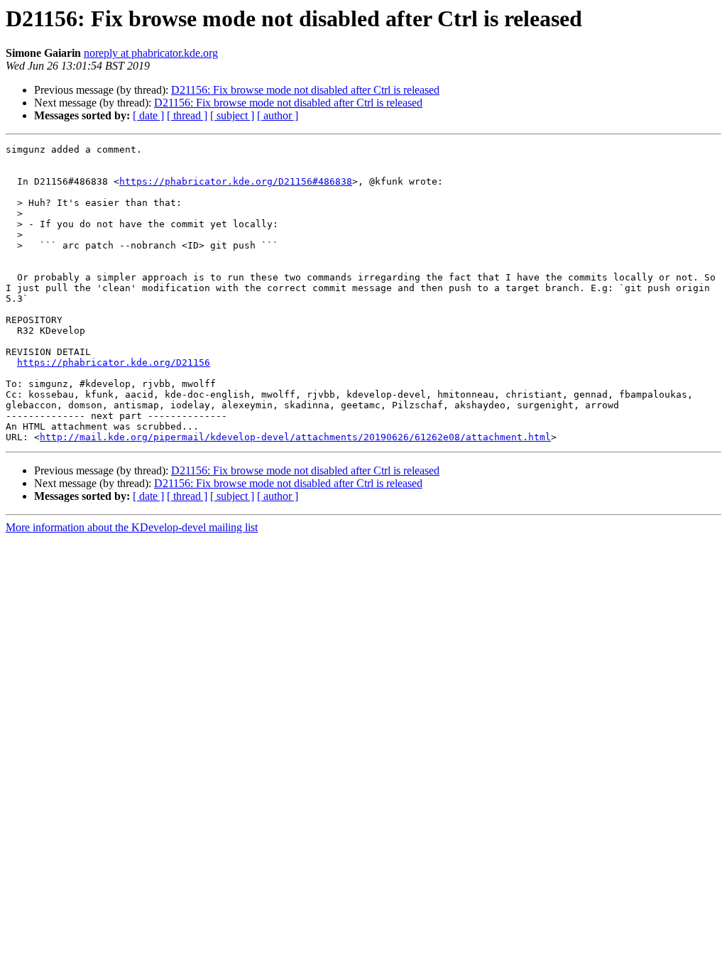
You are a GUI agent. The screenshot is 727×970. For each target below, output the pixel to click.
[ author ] (277, 115)
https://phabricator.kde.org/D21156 (113, 362)
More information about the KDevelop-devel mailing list (132, 527)
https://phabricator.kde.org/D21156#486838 (235, 181)
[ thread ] (187, 115)
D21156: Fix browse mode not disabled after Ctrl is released (305, 90)
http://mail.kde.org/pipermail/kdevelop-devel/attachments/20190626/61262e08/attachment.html (295, 437)
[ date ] (148, 115)
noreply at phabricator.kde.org (151, 53)
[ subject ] (232, 115)
